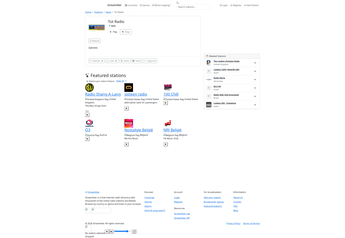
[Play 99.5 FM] (255, 88)
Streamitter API (182, 218)
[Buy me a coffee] (101, 210)
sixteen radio (135, 94)
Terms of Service (251, 223)
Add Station (253, 5)
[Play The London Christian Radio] (255, 63)
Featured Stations (213, 206)
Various (93, 52)
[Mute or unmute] (111, 232)
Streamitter (93, 192)
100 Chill (170, 94)
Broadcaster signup (214, 201)
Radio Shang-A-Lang (103, 94)
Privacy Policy (233, 223)
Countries (132, 5)
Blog (235, 210)
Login (225, 5)
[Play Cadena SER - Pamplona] (255, 104)
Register (237, 5)
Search (147, 206)
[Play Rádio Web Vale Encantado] (255, 96)
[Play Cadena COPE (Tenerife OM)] (255, 71)
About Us (238, 197)
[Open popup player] (134, 232)
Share (126, 61)
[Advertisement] (232, 35)
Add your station (212, 197)
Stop (127, 31)
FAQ (235, 206)
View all (120, 80)
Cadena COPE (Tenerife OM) (226, 69)
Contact (237, 201)
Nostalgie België (138, 129)
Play (114, 31)
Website (95, 41)
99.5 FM (217, 86)
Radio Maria (219, 78)
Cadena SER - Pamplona (225, 103)
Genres (146, 5)
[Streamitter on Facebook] (88, 210)
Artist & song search (154, 210)
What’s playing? (162, 5)
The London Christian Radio (227, 61)
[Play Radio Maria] (255, 79)
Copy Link (151, 61)
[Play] (107, 232)
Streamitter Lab (182, 213)
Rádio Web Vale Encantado (226, 95)
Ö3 (87, 129)
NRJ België (172, 129)
